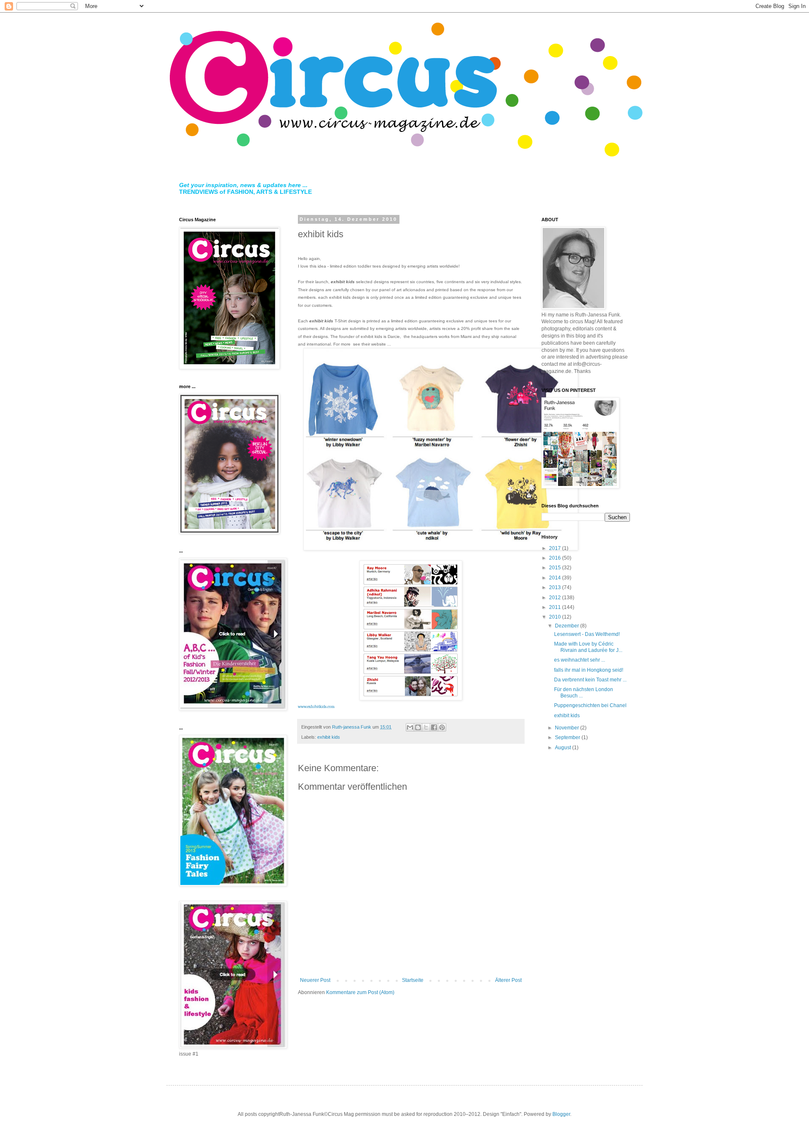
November (567, 728)
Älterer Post (508, 980)
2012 (555, 598)
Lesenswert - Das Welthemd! (587, 634)
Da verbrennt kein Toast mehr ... (590, 680)
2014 (555, 578)
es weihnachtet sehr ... (579, 660)
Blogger (561, 1114)
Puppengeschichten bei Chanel (590, 705)
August (563, 748)
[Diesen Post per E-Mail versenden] (410, 727)
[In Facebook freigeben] (434, 727)
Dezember (567, 626)
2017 (555, 548)
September (568, 737)
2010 (555, 617)
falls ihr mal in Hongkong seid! (588, 670)
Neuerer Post (315, 980)
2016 (555, 558)
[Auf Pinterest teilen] (442, 727)
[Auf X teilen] (426, 727)
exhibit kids (328, 737)
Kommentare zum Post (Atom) (360, 992)
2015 (555, 568)
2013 (555, 587)
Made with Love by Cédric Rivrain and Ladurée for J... (588, 647)
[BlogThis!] (418, 727)
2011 (555, 607)
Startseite (412, 980)
